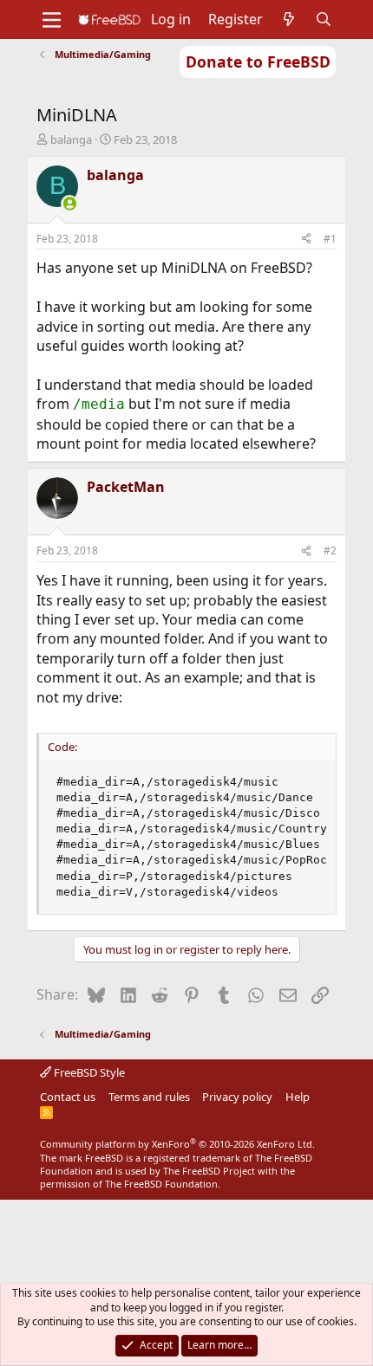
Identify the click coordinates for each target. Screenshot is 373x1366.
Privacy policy (237, 1096)
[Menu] (51, 20)
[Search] (324, 19)
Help (297, 1096)
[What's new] (289, 19)
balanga (71, 139)
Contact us (67, 1096)
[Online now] (69, 203)
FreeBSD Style (88, 1072)
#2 (330, 550)
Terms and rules (149, 1096)
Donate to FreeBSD (258, 61)
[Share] (306, 239)
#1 (330, 238)
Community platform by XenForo (177, 1143)
